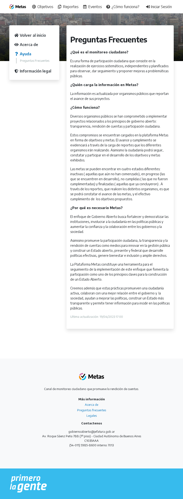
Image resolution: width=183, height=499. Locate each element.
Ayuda (25, 53)
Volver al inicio (32, 35)
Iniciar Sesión (161, 6)
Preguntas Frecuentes (34, 60)
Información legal (35, 71)
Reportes (70, 6)
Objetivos (44, 6)
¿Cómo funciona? (125, 6)
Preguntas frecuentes (91, 410)
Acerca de (28, 44)
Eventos (94, 6)
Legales (91, 415)
